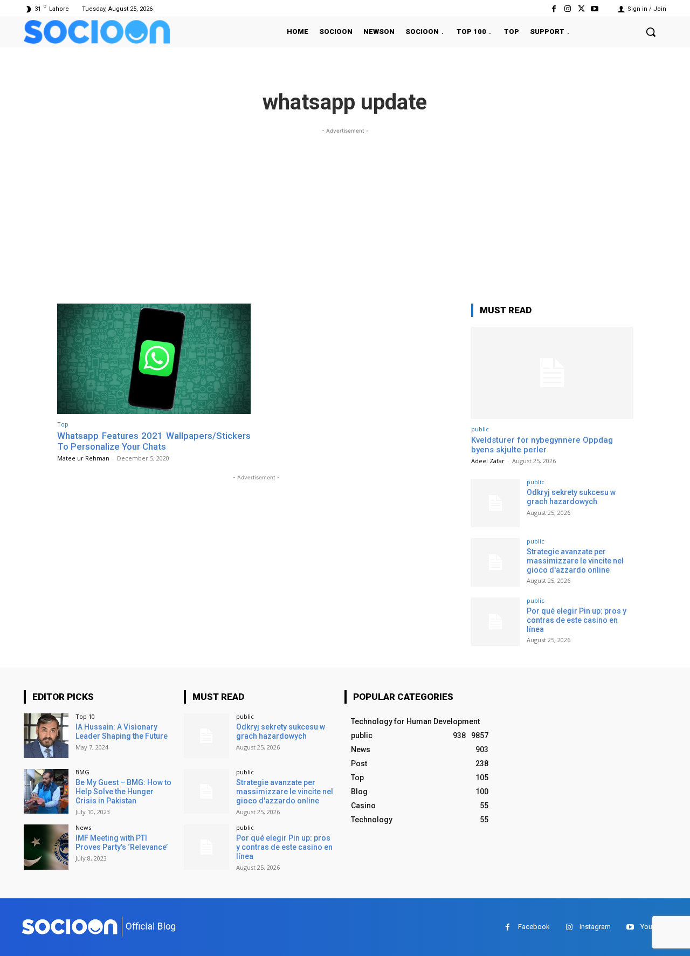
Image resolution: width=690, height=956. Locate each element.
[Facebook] (554, 9)
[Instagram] (567, 9)
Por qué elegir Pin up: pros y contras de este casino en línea (576, 620)
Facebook (534, 927)
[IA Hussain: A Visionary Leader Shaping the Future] (46, 735)
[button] (650, 31)
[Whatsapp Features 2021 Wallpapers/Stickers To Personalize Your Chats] (154, 359)
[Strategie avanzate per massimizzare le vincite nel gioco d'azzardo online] (495, 562)
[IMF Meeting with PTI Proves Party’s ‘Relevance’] (46, 846)
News (83, 827)
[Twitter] (581, 9)
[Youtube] (595, 9)
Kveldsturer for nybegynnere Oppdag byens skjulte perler (542, 445)
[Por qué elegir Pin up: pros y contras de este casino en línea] (495, 621)
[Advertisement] (345, 211)
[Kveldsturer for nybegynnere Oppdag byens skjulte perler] (552, 373)
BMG (82, 772)
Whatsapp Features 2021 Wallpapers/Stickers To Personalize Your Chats (154, 441)
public (480, 429)
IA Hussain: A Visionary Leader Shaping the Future (121, 731)
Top (62, 424)
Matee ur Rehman (83, 458)
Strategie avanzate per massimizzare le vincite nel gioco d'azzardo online (575, 560)
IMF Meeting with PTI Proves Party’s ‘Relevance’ (121, 842)
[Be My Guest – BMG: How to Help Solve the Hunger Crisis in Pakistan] (46, 791)
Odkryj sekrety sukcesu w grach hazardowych (571, 497)
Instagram (595, 927)
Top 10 (85, 716)
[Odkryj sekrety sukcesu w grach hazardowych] (495, 503)
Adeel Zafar (488, 461)
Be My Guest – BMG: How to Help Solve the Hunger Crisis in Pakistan (123, 791)
